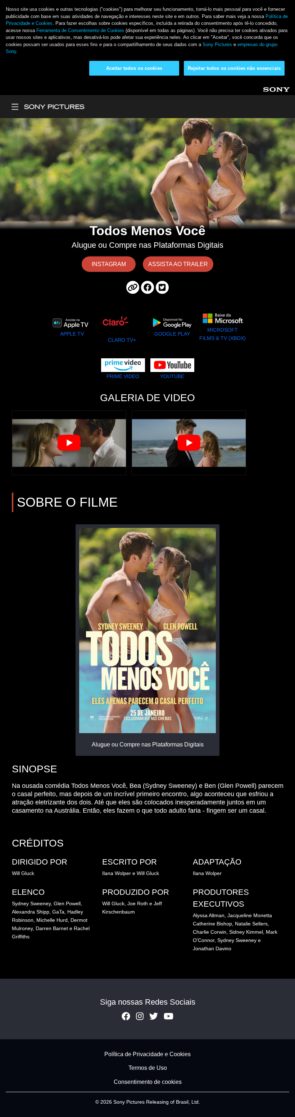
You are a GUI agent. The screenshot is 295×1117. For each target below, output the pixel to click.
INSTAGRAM (109, 264)
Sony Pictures (217, 44)
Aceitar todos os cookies (134, 68)
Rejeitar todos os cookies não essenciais (234, 68)
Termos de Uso (147, 1068)
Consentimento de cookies (148, 1082)
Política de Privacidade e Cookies (147, 1054)
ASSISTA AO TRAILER (178, 264)
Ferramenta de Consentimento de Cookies (80, 30)
